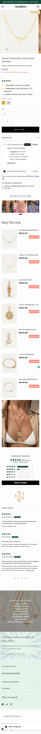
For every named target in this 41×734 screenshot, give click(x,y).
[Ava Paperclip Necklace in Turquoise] (9, 241)
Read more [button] (30, 573)
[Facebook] (3, 707)
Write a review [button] (20, 485)
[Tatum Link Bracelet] (9, 366)
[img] (6, 516)
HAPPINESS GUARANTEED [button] (10, 684)
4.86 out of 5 (26, 463)
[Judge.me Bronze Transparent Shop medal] (19, 498)
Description (6, 140)
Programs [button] (6, 691)
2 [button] (18, 581)
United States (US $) (11, 719)
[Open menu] (5, 6)
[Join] (36, 656)
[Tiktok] (7, 707)
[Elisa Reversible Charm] (9, 341)
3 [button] (21, 581)
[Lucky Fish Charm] (9, 291)
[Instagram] (11, 707)
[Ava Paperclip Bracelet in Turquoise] (9, 391)
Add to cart (34, 239)
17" (5, 114)
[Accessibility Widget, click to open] (39, 367)
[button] (6, 81)
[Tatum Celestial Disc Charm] (9, 316)
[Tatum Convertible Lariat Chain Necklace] (9, 266)
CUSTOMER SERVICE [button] (9, 669)
